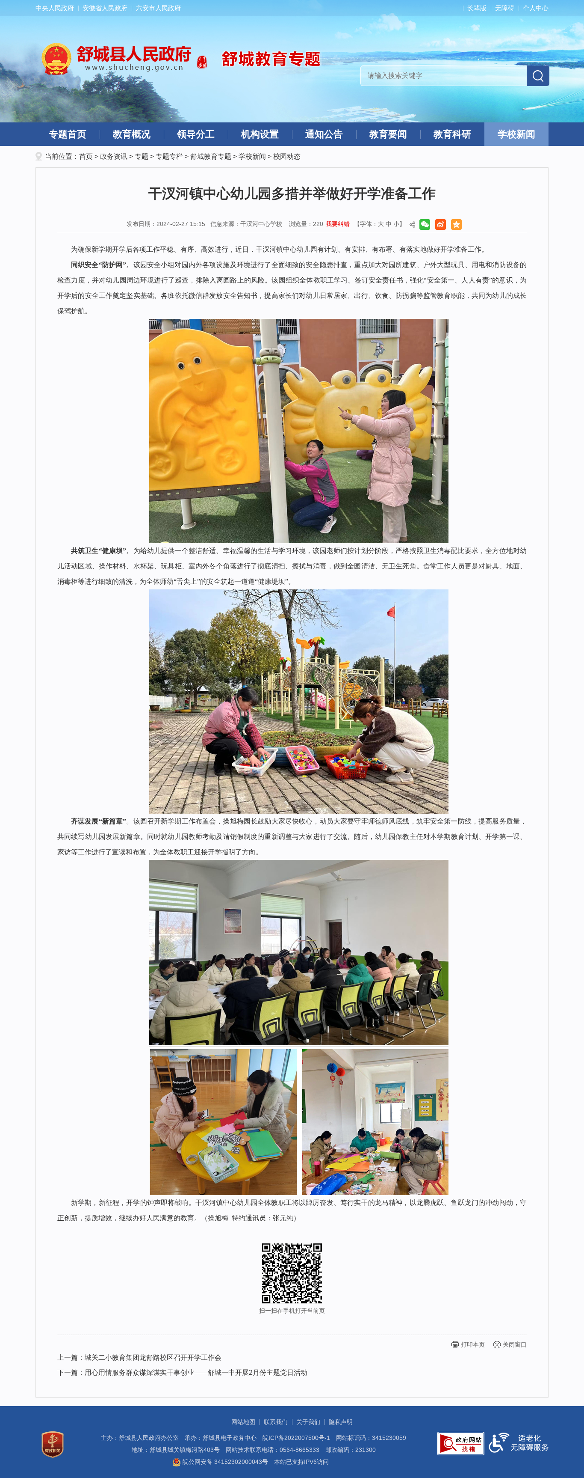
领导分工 (196, 134)
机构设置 (260, 134)
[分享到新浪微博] (440, 224)
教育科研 (452, 134)
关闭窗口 (515, 1344)
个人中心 (536, 8)
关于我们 (308, 1422)
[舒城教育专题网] (279, 58)
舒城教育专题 (210, 156)
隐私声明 (341, 1422)
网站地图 (243, 1422)
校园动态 (287, 156)
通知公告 (324, 134)
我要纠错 (338, 223)
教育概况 (131, 134)
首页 (86, 156)
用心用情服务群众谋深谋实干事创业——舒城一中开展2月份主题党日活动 (196, 1372)
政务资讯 (113, 156)
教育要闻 (388, 134)
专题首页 (67, 134)
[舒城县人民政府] (124, 58)
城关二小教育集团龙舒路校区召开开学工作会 (153, 1357)
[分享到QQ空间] (456, 224)
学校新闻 (516, 134)
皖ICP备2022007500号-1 (296, 1437)
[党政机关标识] (52, 1444)
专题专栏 (169, 156)
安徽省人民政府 (105, 8)
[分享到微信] (424, 224)
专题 (141, 156)
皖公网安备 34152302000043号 (224, 1461)
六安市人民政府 (158, 8)
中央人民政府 (54, 8)
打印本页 (473, 1344)
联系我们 (276, 1422)
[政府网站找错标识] (460, 1442)
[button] (473, 8)
